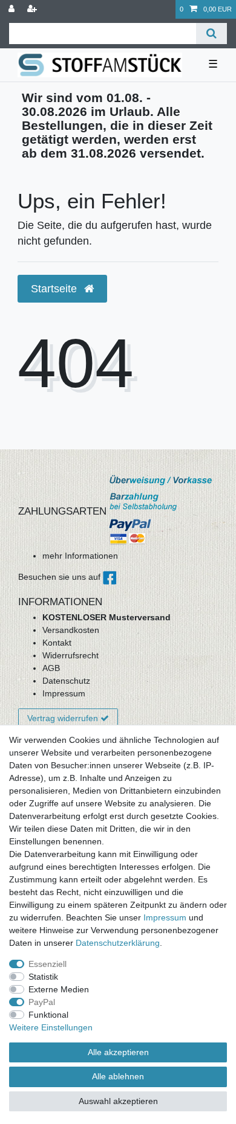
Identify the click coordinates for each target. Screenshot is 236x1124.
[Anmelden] (12, 9)
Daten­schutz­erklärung (118, 943)
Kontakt (56, 642)
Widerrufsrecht (70, 655)
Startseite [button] (55, 289)
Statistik (43, 976)
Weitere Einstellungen (51, 1027)
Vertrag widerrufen (62, 718)
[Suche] (211, 33)
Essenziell (47, 964)
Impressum (63, 693)
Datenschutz (66, 681)
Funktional (48, 1015)
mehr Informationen (80, 555)
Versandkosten (70, 630)
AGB (51, 668)
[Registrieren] (33, 9)
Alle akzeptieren (118, 1052)
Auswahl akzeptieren (118, 1101)
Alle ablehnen (118, 1076)
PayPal (41, 1002)
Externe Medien (58, 989)
